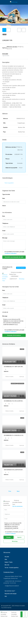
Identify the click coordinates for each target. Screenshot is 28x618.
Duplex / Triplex (8, 562)
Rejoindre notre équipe (10, 593)
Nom (3, 216)
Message (4, 238)
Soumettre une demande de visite (14, 257)
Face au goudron (9, 183)
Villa (6, 559)
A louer (4, 34)
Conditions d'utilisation (10, 253)
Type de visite (6, 194)
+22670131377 (13, 279)
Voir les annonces (21, 267)
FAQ (6, 596)
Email (3, 230)
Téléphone (5, 223)
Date (3, 198)
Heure (4, 205)
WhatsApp (21, 279)
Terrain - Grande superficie (11, 567)
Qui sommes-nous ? (10, 591)
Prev (10, 491)
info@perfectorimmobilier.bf (12, 585)
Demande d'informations (14, 335)
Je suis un (5, 312)
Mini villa (7, 565)
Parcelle (7, 556)
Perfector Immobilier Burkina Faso (12, 376)
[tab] (4, 30)
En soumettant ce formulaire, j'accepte (14, 252)
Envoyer (8, 537)
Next (18, 491)
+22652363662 (14, 276)
